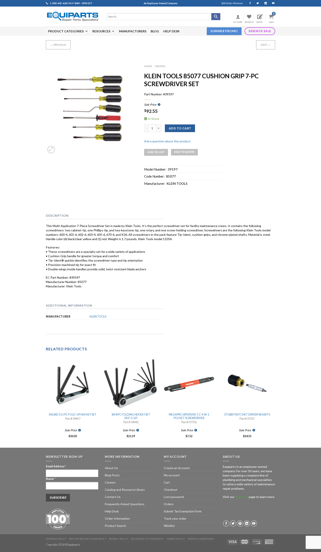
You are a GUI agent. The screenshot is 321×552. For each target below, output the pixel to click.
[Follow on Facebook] (248, 3)
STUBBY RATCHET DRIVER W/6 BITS (247, 414)
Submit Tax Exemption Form (183, 511)
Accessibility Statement (147, 538)
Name (50, 478)
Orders (169, 504)
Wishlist (169, 526)
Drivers (160, 66)
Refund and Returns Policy (87, 538)
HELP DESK (171, 31)
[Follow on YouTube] (271, 3)
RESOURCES (101, 31)
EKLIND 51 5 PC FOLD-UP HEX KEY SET (73, 414)
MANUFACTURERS (132, 31)
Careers (110, 482)
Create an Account (177, 468)
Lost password (174, 497)
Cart (167, 482)
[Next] (274, 401)
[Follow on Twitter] (256, 3)
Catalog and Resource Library (125, 489)
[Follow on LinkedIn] (264, 3)
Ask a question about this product (167, 141)
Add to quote (184, 152)
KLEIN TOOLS (98, 316)
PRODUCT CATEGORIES (66, 31)
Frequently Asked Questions (124, 504)
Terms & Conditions (200, 538)
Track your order (175, 518)
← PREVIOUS (58, 44)
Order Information (117, 518)
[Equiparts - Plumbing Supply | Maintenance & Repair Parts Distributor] (73, 16)
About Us (111, 468)
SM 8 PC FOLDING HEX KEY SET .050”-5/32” (131, 416)
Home (148, 66)
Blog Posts (112, 475)
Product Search (115, 526)
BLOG (155, 31)
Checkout (170, 489)
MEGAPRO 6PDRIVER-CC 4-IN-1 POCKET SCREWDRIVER (189, 416)
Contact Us (113, 497)
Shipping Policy (56, 538)
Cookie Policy (175, 538)
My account (172, 475)
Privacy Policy (119, 538)
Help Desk (112, 511)
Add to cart (180, 128)
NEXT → (266, 44)
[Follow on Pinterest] (240, 523)
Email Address (56, 466)
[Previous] (46, 401)
